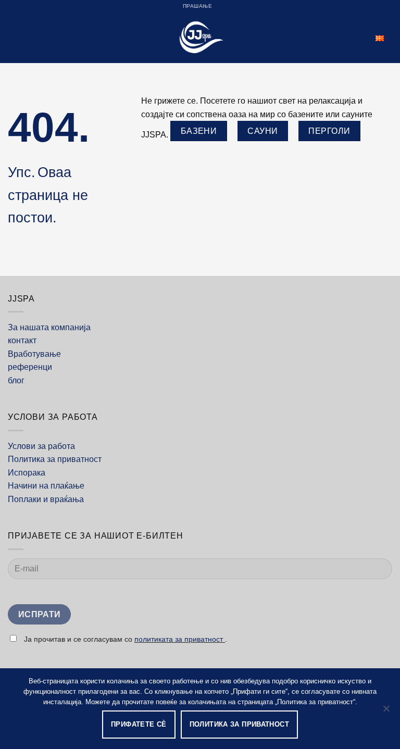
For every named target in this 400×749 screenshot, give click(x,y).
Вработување (34, 353)
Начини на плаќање (46, 485)
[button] (14, 38)
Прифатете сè (139, 724)
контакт (22, 340)
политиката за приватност (179, 639)
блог (16, 380)
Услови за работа (41, 446)
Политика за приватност (55, 459)
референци (30, 367)
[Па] (386, 711)
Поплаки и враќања (46, 499)
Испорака (26, 472)
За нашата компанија (49, 327)
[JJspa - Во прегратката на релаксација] (200, 38)
